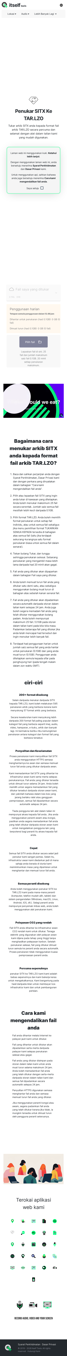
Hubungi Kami (33, 1351)
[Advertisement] (33, 54)
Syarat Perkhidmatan (44, 165)
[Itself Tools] (33, 1309)
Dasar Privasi (32, 169)
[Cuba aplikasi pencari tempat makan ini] (33, 400)
